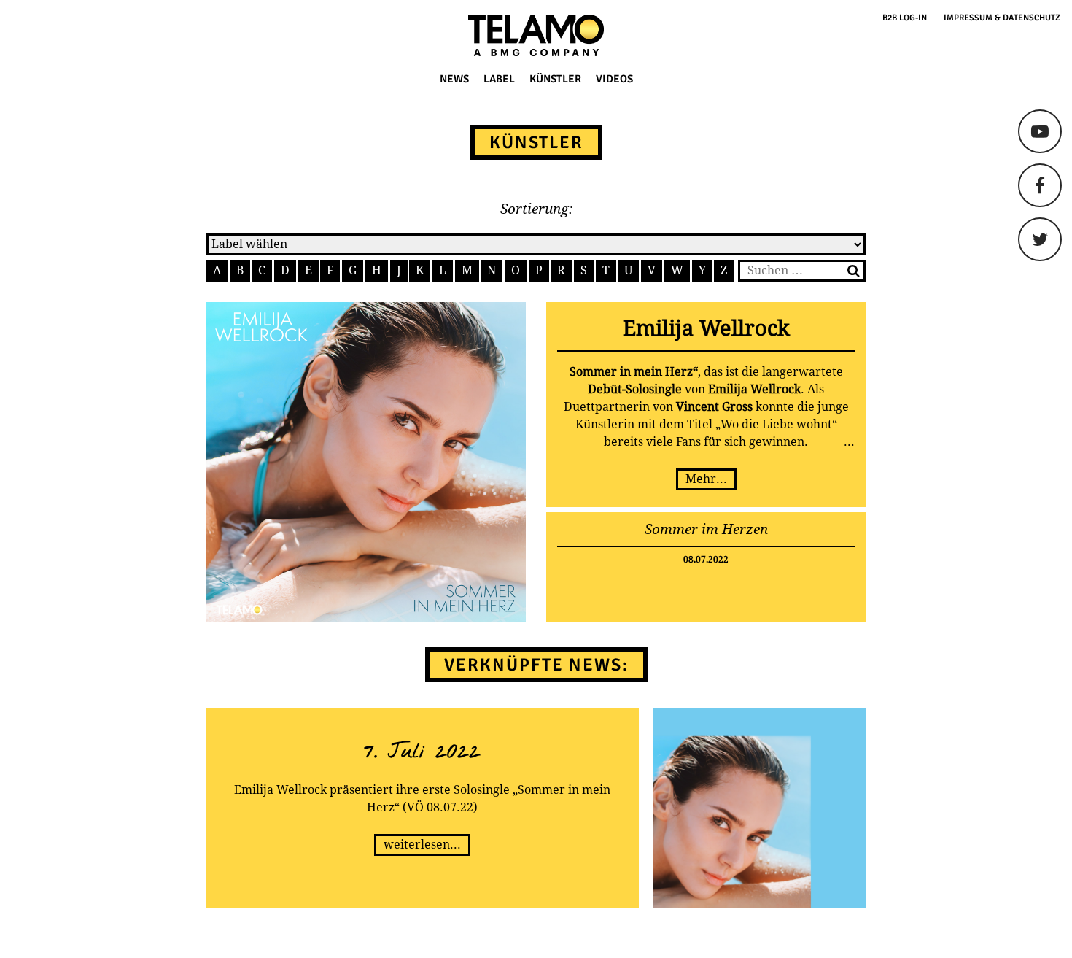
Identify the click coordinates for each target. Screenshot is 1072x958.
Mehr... (706, 479)
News (454, 78)
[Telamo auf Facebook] (1040, 185)
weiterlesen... (422, 844)
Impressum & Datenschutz (1002, 17)
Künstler (555, 78)
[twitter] (1040, 239)
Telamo (67, 35)
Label (499, 78)
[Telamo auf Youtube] (1040, 131)
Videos (614, 78)
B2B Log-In (904, 17)
